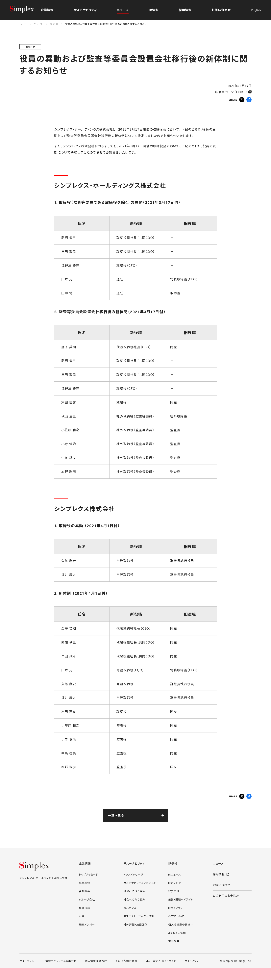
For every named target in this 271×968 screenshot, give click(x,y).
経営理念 (84, 883)
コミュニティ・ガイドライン (161, 960)
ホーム (23, 24)
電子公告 (173, 941)
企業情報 (85, 863)
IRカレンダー (176, 883)
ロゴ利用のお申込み (226, 896)
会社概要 (84, 891)
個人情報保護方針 (96, 960)
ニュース (123, 10)
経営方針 (173, 891)
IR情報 (172, 863)
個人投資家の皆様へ (180, 924)
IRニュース (174, 874)
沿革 (82, 916)
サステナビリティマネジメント (141, 883)
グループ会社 (87, 899)
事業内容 (84, 908)
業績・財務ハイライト (180, 899)
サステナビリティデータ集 (139, 916)
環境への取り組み (134, 891)
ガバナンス (130, 908)
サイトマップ (192, 960)
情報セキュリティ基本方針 (61, 960)
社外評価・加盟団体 (135, 924)
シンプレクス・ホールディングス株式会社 (26, 10)
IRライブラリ (175, 908)
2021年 (54, 24)
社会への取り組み (134, 899)
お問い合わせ (221, 10)
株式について (176, 916)
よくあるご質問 (177, 933)
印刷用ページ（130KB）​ (231, 92)
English (256, 10)
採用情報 (185, 10)
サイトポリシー (28, 960)
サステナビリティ (134, 863)
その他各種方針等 (126, 960)
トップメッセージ (89, 874)
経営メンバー (87, 924)
